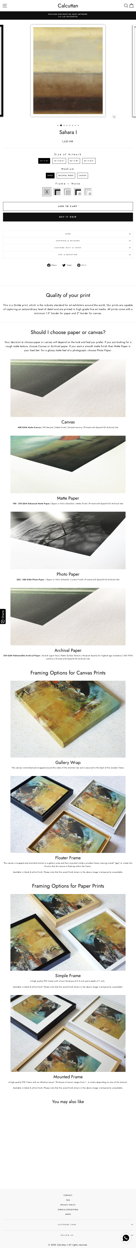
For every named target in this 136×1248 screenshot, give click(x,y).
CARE (68, 234)
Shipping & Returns (68, 241)
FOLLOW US (67, 1235)
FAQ (68, 1200)
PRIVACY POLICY (68, 1205)
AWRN (68, 1214)
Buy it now (68, 216)
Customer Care (67, 1225)
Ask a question (68, 255)
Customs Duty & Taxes (68, 248)
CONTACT (68, 1195)
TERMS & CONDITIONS (68, 1209)
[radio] (44, 161)
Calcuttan (68, 5)
